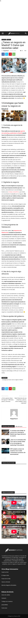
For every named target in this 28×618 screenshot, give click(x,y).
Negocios (8, 39)
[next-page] (5, 458)
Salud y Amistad (6, 582)
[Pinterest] (10, 54)
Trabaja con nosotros (7, 601)
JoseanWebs (5, 604)
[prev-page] (3, 458)
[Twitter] (6, 54)
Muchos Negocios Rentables (9, 585)
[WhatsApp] (13, 54)
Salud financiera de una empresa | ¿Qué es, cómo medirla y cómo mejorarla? (20, 400)
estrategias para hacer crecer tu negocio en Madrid (12, 379)
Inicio (3, 37)
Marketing (7, 37)
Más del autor (19, 426)
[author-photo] (14, 416)
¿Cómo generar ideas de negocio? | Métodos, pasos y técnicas (8, 399)
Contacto (4, 598)
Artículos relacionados (8, 426)
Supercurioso (5, 572)
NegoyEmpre (6, 50)
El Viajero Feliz (5, 575)
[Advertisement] (14, 16)
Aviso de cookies (6, 595)
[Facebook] (3, 54)
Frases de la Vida (6, 578)
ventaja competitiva (13, 192)
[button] (2, 33)
